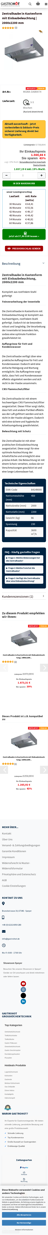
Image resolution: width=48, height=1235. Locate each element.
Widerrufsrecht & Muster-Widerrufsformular (16, 865)
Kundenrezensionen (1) (17, 596)
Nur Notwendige (24, 1223)
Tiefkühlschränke (11, 1036)
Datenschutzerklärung (10, 1209)
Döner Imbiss (9, 1090)
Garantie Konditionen (14, 851)
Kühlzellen (8, 1076)
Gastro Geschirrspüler (13, 1050)
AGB (4, 880)
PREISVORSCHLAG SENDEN (26, 248)
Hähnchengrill (10, 1098)
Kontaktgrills (9, 1094)
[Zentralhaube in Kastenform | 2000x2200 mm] (24, 49)
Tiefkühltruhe (9, 1039)
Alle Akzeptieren (24, 1215)
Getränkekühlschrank (12, 1032)
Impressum (8, 857)
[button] (6, 175)
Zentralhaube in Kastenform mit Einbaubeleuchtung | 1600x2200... (24, 758)
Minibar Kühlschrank (12, 1083)
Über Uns (7, 839)
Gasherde (8, 1079)
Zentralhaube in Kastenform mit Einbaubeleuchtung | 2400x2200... (24, 656)
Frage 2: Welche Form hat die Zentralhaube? (20, 569)
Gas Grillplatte (10, 1087)
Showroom (28, 969)
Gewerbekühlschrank (12, 1047)
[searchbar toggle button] (30, 4)
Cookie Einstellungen (14, 885)
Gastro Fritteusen (11, 1043)
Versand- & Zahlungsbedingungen (21, 845)
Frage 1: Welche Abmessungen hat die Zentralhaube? (23, 559)
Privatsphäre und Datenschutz (19, 874)
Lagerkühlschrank (11, 1072)
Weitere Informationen (24, 1229)
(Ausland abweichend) (33, 111)
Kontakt (6, 833)
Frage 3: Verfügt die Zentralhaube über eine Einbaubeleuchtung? (23, 579)
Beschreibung (11, 263)
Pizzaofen (8, 1058)
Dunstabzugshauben (12, 1054)
